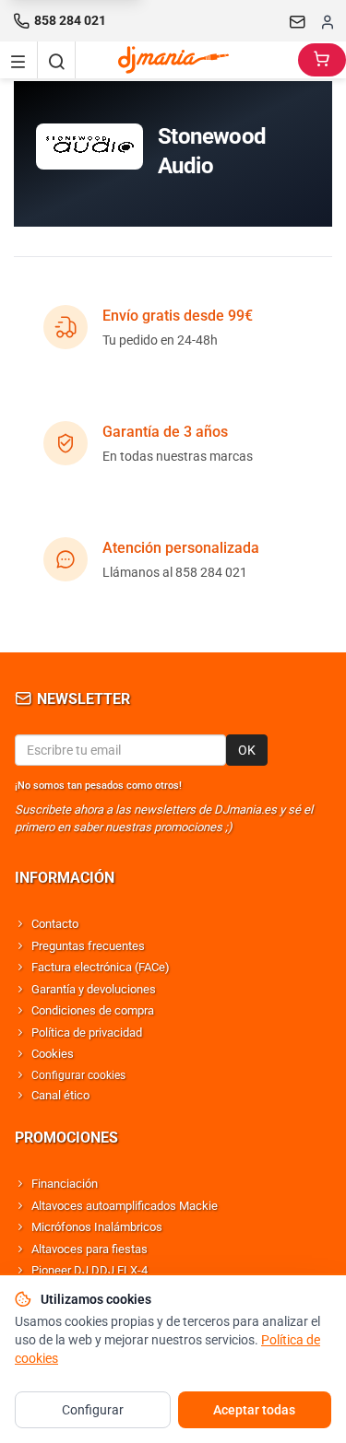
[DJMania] (187, 60)
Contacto (54, 924)
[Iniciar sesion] (327, 21)
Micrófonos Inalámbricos (96, 1227)
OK (247, 750)
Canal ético (60, 1095)
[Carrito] (322, 59)
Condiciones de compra (92, 1010)
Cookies (52, 1054)
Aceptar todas (254, 1409)
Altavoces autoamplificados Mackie (124, 1206)
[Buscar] (56, 59)
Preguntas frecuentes (88, 946)
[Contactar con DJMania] (298, 21)
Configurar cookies (78, 1075)
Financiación (64, 1184)
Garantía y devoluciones (93, 989)
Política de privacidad (86, 1032)
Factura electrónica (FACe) (100, 967)
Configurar (93, 1409)
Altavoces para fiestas (89, 1249)
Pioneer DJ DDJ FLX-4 (89, 1270)
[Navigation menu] (18, 59)
